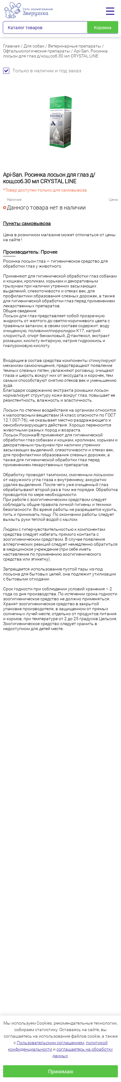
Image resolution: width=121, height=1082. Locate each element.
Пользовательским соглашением (50, 1042)
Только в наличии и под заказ (46, 71)
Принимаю (60, 1071)
